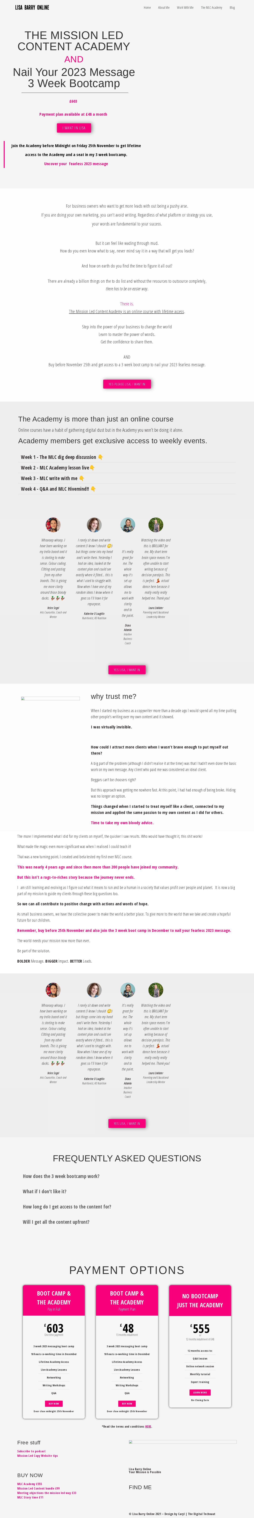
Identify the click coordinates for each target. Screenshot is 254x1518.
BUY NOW (54, 1403)
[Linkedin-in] (187, 1498)
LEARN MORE (200, 1392)
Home (147, 7)
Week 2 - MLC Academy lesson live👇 (58, 467)
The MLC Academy (211, 7)
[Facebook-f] (133, 1498)
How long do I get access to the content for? (67, 1206)
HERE (148, 1426)
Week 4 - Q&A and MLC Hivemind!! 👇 (58, 488)
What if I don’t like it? (44, 1191)
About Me (164, 7)
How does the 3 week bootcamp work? (61, 1176)
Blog (232, 7)
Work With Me (185, 7)
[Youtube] (214, 1498)
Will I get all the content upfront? (56, 1222)
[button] (127, 457)
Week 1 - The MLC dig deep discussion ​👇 (62, 457)
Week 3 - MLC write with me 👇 (53, 478)
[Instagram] (160, 1498)
